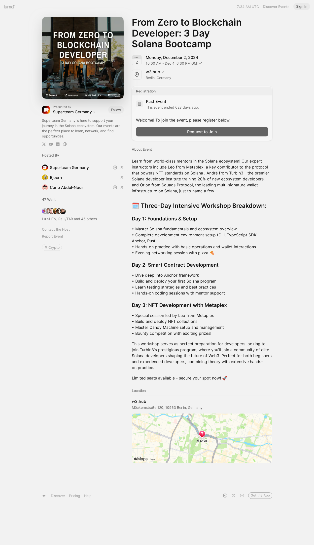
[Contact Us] (242, 495)
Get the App (260, 495)
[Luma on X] (233, 495)
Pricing (74, 496)
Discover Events (276, 6)
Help (88, 496)
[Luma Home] (9, 6)
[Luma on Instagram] (225, 495)
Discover (58, 496)
